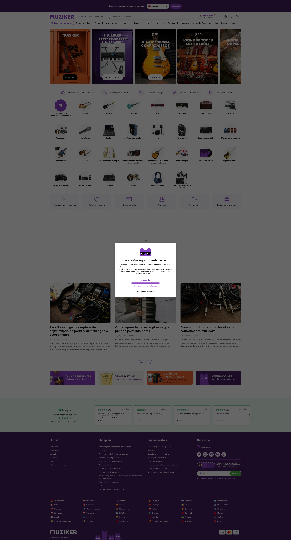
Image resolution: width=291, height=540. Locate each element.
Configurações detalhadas (145, 285)
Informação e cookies (145, 291)
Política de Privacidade (145, 273)
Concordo (145, 280)
